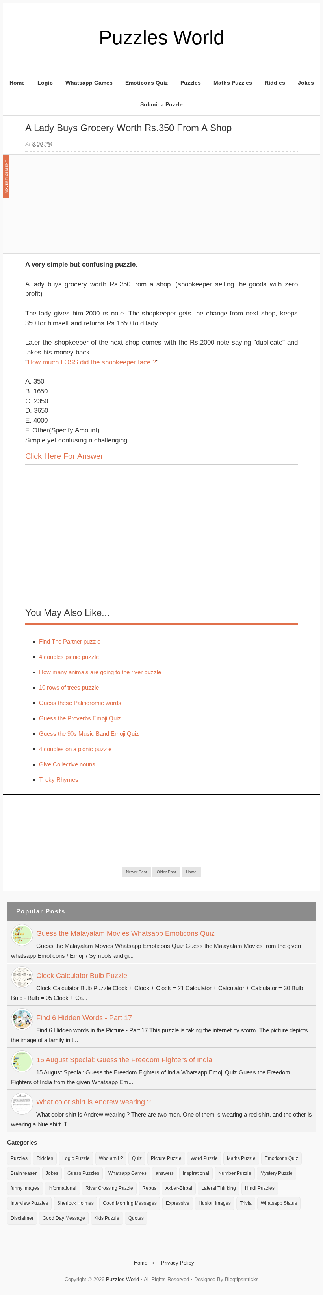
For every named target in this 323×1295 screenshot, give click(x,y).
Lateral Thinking (218, 1188)
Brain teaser (24, 1173)
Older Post (166, 872)
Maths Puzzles (232, 83)
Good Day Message (64, 1218)
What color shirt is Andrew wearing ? (93, 1102)
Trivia (246, 1203)
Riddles (275, 83)
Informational (62, 1188)
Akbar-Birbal (178, 1188)
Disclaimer (22, 1218)
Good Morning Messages (130, 1203)
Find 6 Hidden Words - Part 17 (84, 1018)
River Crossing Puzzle (109, 1188)
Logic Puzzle (76, 1158)
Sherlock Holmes (75, 1203)
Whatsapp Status (279, 1203)
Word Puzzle (204, 1158)
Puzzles (190, 83)
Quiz (137, 1158)
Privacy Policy (177, 1263)
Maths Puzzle (241, 1158)
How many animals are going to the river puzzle (100, 672)
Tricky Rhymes (58, 779)
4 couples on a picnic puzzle (75, 749)
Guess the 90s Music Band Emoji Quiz (89, 733)
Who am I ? (111, 1158)
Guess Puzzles (83, 1173)
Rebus (149, 1188)
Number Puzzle (234, 1173)
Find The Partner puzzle (69, 641)
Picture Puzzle (166, 1158)
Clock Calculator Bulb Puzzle (81, 976)
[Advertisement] (84, 208)
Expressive (177, 1203)
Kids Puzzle (106, 1218)
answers (165, 1173)
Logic (45, 83)
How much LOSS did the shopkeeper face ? (92, 361)
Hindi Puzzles (260, 1188)
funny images (25, 1188)
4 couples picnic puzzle (69, 656)
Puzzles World (162, 37)
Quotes (136, 1218)
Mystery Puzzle (276, 1173)
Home (17, 83)
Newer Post (136, 872)
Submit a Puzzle (161, 104)
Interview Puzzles (29, 1203)
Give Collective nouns (67, 764)
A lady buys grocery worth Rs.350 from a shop (128, 127)
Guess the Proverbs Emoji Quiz (80, 718)
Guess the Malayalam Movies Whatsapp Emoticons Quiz (125, 933)
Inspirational (196, 1173)
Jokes (306, 83)
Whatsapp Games (89, 83)
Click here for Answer (64, 456)
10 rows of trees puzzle (69, 687)
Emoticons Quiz (146, 83)
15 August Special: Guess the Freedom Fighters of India (124, 1060)
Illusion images (215, 1203)
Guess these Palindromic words (80, 702)
